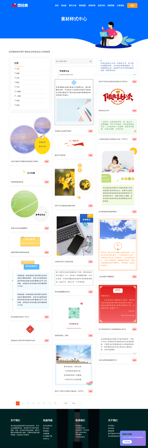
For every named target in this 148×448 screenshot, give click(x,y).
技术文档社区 (47, 426)
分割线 (18, 91)
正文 (17, 78)
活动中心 (46, 438)
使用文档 (101, 5)
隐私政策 (111, 431)
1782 (65, 403)
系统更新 (82, 5)
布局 (17, 100)
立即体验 (127, 442)
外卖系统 (120, 5)
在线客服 (46, 433)
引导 (17, 87)
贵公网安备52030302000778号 (118, 436)
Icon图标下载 (47, 436)
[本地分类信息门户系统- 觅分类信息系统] (20, 5)
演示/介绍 (72, 5)
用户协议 (46, 428)
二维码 (18, 96)
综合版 (63, 5)
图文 (17, 82)
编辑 (134, 81)
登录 (132, 5)
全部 (17, 69)
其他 (17, 105)
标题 (17, 73)
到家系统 (110, 5)
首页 (57, 5)
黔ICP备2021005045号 (116, 433)
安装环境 (91, 5)
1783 (73, 403)
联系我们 (46, 431)
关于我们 (111, 426)
